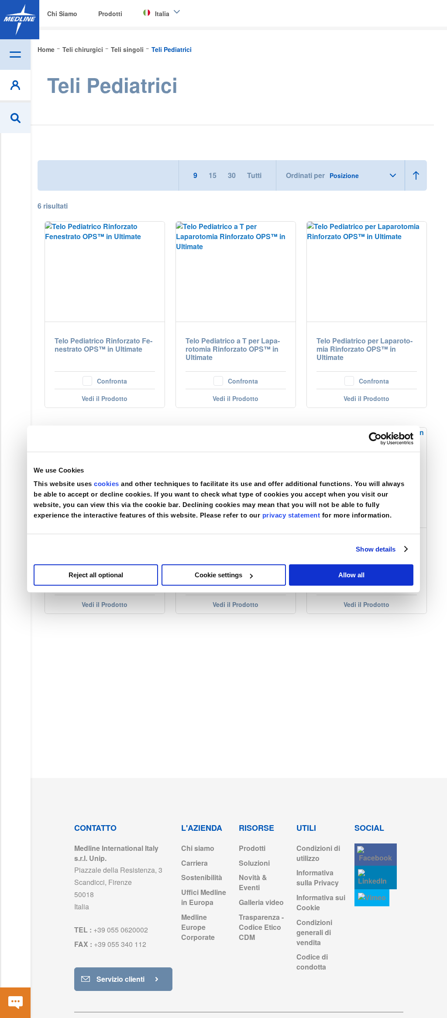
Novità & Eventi (253, 882)
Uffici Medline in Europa (203, 897)
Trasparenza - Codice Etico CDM (261, 927)
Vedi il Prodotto (104, 398)
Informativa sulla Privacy (317, 877)
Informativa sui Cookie (320, 902)
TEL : (111, 930)
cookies (107, 483)
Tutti (254, 175)
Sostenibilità (201, 877)
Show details (375, 549)
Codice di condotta (312, 962)
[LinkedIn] (375, 878)
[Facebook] (375, 854)
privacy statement (291, 515)
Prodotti (252, 848)
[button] (105, 380)
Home (47, 49)
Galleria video (261, 902)
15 (213, 175)
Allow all (351, 575)
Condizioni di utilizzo (318, 853)
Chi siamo (197, 848)
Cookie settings (218, 575)
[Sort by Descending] (416, 175)
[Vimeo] (371, 897)
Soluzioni (254, 863)
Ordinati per (305, 175)
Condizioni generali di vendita (314, 932)
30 (232, 175)
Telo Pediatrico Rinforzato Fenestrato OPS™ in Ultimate (103, 345)
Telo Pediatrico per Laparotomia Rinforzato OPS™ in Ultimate (364, 349)
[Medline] (19, 19)
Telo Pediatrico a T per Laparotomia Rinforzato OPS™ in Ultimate (233, 349)
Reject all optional (96, 575)
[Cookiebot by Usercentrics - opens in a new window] (375, 438)
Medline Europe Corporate (198, 927)
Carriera (194, 863)
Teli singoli (128, 49)
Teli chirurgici (83, 49)
